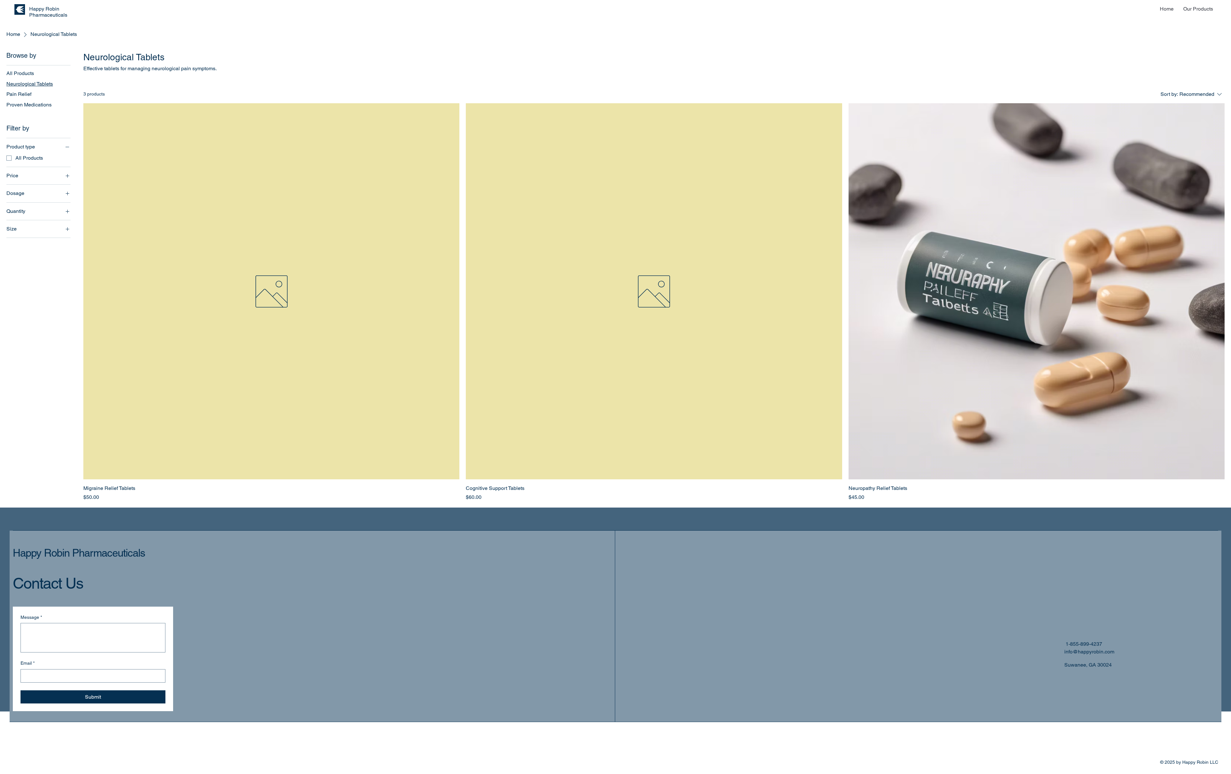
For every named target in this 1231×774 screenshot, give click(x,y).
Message (31, 617)
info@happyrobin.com (1089, 652)
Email (28, 663)
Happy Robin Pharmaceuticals (79, 553)
